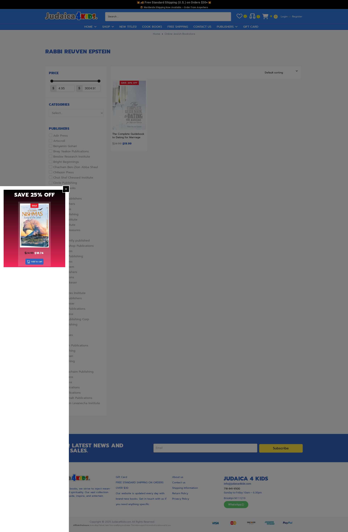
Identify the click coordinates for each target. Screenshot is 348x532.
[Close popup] (66, 189)
